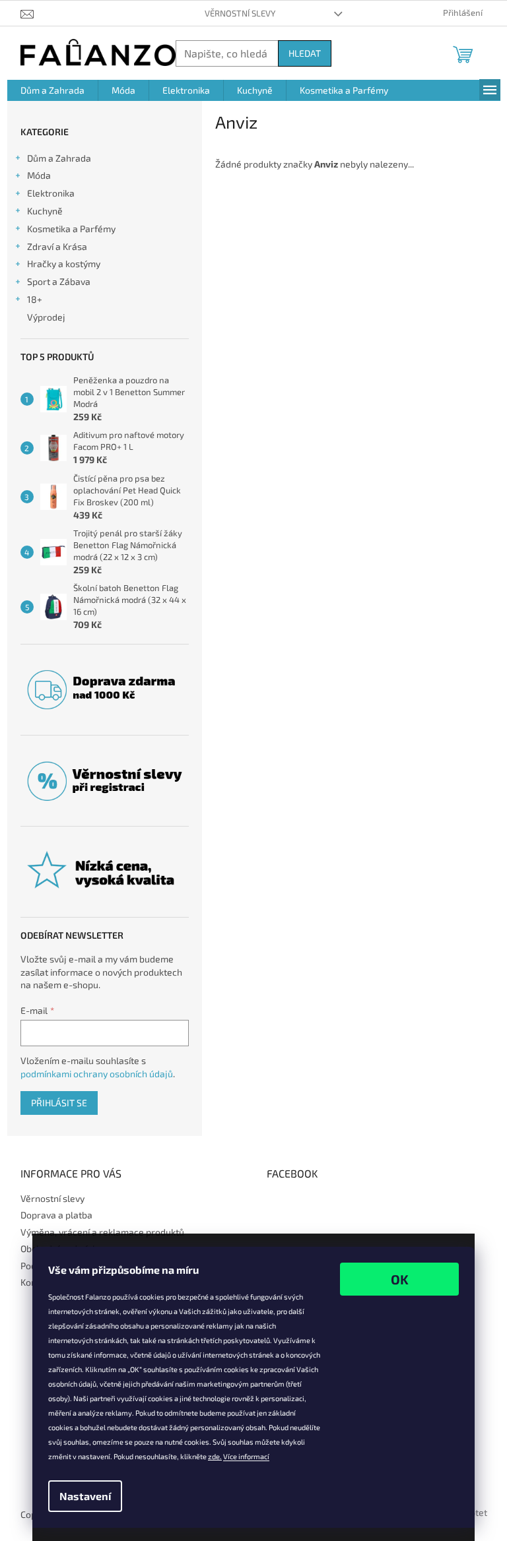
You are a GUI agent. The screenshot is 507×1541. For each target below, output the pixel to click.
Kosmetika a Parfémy (71, 228)
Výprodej (46, 317)
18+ (34, 299)
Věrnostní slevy (240, 13)
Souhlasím (399, 1279)
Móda (39, 175)
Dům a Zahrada (59, 158)
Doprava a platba (56, 1214)
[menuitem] (52, 90)
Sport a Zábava (58, 281)
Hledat (304, 53)
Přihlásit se (59, 1102)
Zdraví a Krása (57, 246)
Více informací (246, 1456)
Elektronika (51, 193)
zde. (215, 1456)
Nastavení (85, 1496)
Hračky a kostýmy (63, 263)
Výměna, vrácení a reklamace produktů (102, 1232)
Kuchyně (45, 210)
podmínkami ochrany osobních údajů (96, 1073)
